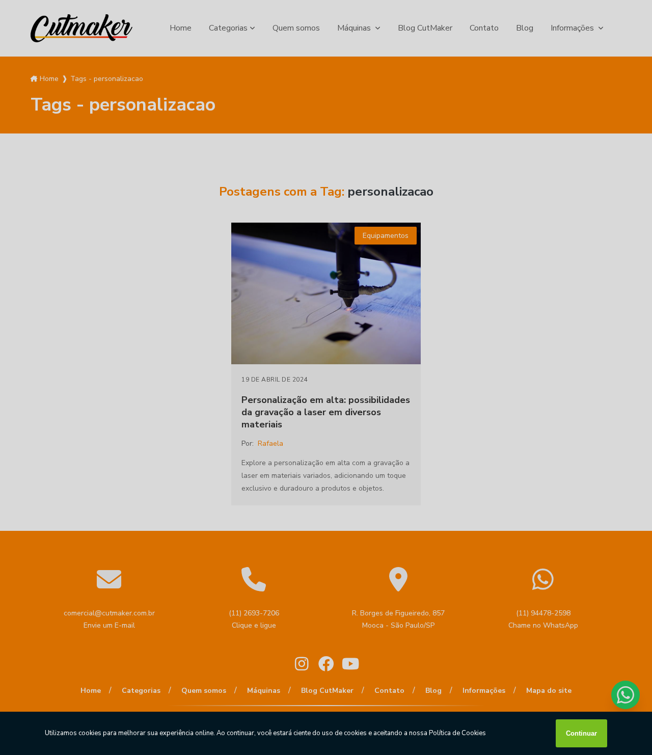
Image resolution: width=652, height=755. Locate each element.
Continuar (581, 733)
